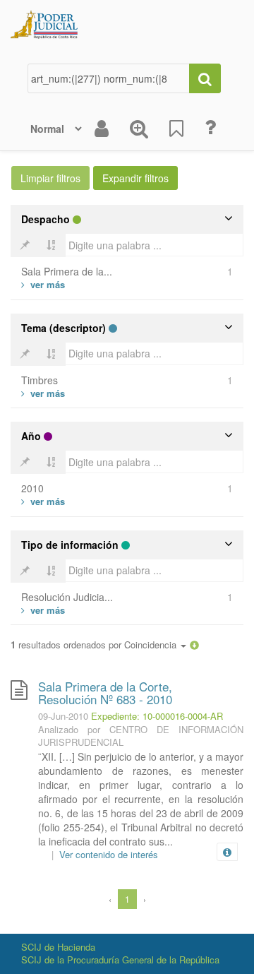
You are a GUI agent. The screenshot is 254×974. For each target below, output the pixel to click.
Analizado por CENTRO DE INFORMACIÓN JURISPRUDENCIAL (140, 736)
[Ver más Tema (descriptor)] (43, 393)
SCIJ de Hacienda (58, 947)
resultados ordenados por (95, 645)
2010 (32, 488)
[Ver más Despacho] (43, 284)
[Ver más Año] (43, 501)
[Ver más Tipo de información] (43, 610)
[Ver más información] (230, 852)
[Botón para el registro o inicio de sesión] (101, 128)
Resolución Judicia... (67, 597)
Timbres (39, 380)
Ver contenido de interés (108, 854)
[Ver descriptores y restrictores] (227, 852)
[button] (194, 644)
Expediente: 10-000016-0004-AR (157, 716)
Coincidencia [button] (151, 644)
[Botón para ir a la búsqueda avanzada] (139, 128)
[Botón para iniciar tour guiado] (210, 127)
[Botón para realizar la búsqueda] (205, 78)
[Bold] (25, 245)
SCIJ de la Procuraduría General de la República (120, 959)
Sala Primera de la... (66, 271)
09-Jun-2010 (63, 716)
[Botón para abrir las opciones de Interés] (176, 128)
